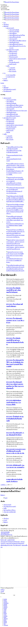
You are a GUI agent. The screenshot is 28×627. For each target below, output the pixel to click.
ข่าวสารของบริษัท (10, 75)
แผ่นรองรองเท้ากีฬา (14, 31)
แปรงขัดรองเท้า (13, 55)
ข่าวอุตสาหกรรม (10, 76)
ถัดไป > (4, 484)
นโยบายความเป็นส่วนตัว (9, 512)
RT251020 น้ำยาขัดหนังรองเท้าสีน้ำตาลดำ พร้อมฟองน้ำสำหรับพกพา (13, 290)
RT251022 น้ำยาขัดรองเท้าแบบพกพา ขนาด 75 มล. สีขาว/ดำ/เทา (15, 320)
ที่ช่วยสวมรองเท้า (13, 57)
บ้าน (4, 22)
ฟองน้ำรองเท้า (12, 64)
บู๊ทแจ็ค (11, 60)
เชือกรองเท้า (12, 69)
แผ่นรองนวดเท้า (13, 38)
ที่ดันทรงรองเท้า (13, 51)
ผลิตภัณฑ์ (5, 26)
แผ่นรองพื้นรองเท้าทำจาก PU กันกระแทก (16, 110)
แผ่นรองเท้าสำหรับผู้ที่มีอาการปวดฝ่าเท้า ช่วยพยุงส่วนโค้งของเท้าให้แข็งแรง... (14, 211)
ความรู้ (5, 78)
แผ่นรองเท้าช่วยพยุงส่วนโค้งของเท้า (15, 543)
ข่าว (4, 73)
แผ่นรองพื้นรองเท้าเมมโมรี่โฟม (17, 35)
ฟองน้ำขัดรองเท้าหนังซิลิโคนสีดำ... (15, 201)
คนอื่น (7, 66)
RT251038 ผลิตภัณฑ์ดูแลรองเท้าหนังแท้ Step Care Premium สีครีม (13, 402)
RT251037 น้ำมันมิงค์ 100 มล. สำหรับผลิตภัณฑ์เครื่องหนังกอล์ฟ (15, 419)
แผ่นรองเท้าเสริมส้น (14, 29)
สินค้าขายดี (3, 539)
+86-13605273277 (5, 533)
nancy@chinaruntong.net (6, 534)
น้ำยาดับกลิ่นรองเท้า (14, 62)
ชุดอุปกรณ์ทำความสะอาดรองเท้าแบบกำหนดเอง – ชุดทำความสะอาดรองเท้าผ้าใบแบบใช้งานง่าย (15, 247)
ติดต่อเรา (5, 80)
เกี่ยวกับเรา (6, 24)
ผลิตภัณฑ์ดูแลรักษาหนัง (7, 545)
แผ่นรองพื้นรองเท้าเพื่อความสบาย (17, 40)
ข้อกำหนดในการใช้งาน (9, 510)
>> (6, 484)
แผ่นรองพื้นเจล (13, 33)
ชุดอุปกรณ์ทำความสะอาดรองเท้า (17, 58)
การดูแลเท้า (12, 67)
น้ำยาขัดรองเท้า (13, 53)
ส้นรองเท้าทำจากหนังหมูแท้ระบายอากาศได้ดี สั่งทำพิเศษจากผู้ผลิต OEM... (15, 225)
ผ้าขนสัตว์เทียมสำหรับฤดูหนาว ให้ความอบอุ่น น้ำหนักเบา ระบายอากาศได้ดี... (14, 172)
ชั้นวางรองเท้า (12, 71)
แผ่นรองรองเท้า (10, 28)
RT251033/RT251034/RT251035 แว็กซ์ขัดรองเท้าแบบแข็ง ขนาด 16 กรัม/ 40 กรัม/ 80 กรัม (16, 451)
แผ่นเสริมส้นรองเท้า (14, 42)
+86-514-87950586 (5, 532)
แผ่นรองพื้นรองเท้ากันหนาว (16, 44)
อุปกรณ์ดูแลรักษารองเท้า (12, 49)
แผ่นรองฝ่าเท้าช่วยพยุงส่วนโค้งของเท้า (10, 541)
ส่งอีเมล (2, 589)
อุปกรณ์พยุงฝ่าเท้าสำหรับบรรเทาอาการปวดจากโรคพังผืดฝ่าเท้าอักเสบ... (14, 260)
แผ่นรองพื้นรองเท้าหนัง (15, 37)
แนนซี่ (2, 591)
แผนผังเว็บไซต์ (10, 539)
